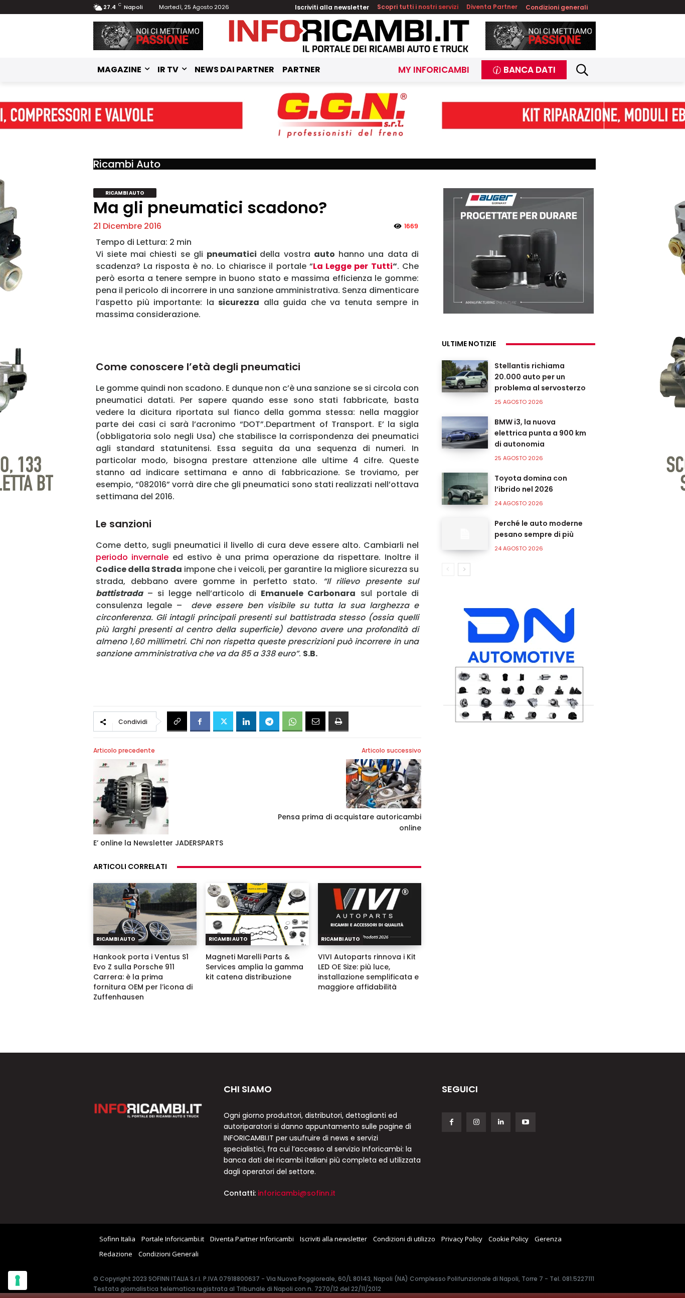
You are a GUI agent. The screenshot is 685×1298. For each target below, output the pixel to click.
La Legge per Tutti (353, 266)
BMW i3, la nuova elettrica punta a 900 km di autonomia (540, 433)
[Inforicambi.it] (349, 36)
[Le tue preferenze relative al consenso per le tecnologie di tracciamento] (17, 1280)
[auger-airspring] (518, 251)
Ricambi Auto (126, 164)
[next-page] (464, 569)
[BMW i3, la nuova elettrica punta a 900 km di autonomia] (465, 432)
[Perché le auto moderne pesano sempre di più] (465, 534)
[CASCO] (148, 36)
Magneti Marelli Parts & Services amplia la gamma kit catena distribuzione (254, 967)
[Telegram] (269, 721)
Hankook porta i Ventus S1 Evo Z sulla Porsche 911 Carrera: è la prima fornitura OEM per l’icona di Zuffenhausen (143, 977)
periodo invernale (134, 557)
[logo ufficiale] (148, 1109)
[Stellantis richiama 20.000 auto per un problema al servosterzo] (465, 376)
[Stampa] (338, 721)
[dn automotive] (518, 663)
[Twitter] (223, 721)
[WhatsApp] (292, 721)
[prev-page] (448, 569)
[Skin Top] (342, 116)
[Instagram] (476, 1122)
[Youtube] (525, 1122)
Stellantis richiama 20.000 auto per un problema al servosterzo (540, 377)
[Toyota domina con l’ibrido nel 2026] (465, 489)
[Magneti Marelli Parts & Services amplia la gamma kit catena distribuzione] (257, 914)
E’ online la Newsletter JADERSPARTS (158, 843)
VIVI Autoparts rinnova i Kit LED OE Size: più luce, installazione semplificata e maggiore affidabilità (368, 972)
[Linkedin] (246, 721)
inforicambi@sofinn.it (296, 1193)
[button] (582, 69)
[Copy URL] (177, 721)
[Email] (315, 721)
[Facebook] (200, 721)
